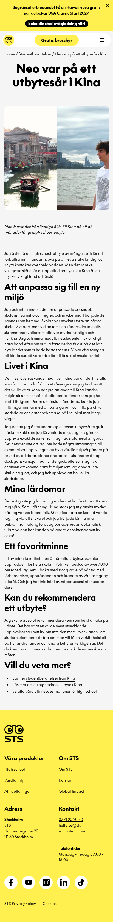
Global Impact (71, 791)
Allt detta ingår (17, 791)
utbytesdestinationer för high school (66, 691)
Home (10, 54)
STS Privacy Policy (20, 903)
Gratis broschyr (56, 40)
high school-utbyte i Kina (60, 684)
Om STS (66, 769)
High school (14, 769)
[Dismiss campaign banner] (107, 5)
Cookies (49, 903)
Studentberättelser (35, 54)
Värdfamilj (13, 780)
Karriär (65, 780)
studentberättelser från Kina (50, 678)
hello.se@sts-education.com (72, 828)
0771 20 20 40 (71, 819)
